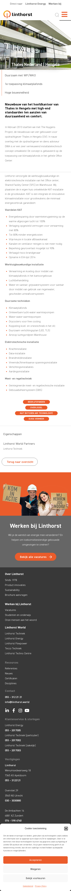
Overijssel (36, 407)
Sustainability (12, 590)
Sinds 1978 (11, 580)
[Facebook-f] (14, 710)
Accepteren (35, 860)
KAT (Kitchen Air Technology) (36, 413)
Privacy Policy (41, 886)
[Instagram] (20, 710)
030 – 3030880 (13, 800)
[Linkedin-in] (7, 710)
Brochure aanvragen (16, 595)
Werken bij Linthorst (18, 604)
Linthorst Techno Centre (18, 653)
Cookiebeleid (28, 886)
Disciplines (11, 683)
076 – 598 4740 (13, 820)
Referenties (11, 668)
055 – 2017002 (13, 740)
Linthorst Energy (35, 3)
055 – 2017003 (13, 750)
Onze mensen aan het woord (21, 620)
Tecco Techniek (13, 648)
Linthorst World (15, 627)
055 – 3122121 (13, 780)
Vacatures (10, 610)
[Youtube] (27, 710)
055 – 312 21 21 (13, 697)
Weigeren (35, 869)
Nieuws (9, 673)
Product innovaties (15, 585)
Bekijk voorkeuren (35, 878)
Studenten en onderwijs (18, 615)
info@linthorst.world (17, 702)
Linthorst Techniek (15, 633)
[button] (66, 828)
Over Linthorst (14, 574)
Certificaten (11, 678)
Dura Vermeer (36, 418)
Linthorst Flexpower (16, 643)
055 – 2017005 (13, 730)
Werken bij (55, 3)
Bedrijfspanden (36, 401)
